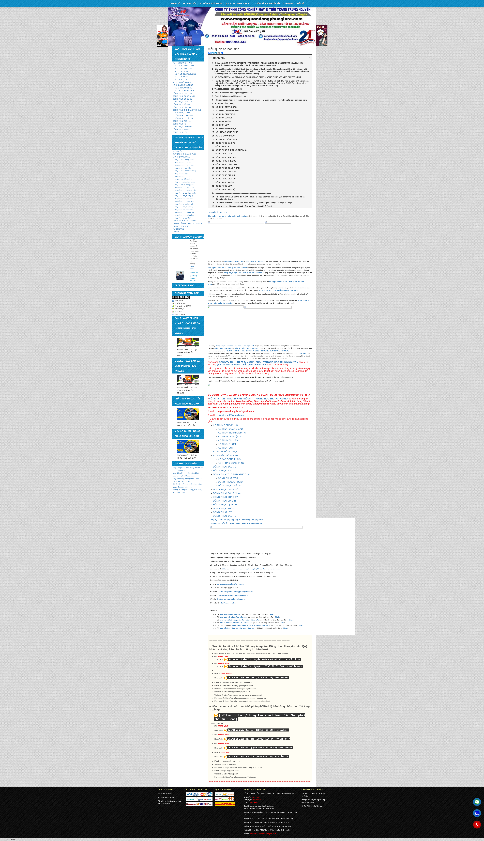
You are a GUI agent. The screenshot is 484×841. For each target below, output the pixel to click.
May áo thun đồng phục (184, 160)
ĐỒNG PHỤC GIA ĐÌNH (182, 127)
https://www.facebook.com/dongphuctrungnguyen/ (245, 698)
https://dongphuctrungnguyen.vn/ (237, 692)
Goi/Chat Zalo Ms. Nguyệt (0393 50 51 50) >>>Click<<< (265, 666)
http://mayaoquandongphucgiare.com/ (236, 591)
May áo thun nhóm (182, 176)
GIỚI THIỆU (177, 151)
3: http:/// (231, 599)
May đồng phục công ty (184, 196)
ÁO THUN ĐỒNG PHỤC (182, 63)
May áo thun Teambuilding (185, 171)
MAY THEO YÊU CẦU (181, 157)
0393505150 (256, 800)
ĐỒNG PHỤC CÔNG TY (182, 102)
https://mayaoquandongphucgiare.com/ (240, 689)
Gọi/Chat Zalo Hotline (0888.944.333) (250, 677)
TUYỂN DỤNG (288, 3)
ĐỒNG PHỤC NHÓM (181, 129)
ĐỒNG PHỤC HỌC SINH (182, 93)
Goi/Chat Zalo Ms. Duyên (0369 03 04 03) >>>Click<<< (265, 659)
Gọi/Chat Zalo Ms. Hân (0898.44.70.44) (251, 739)
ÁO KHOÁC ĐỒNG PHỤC (183, 85)
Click (271, 614)
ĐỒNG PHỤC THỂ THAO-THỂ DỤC (187, 110)
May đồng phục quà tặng (184, 187)
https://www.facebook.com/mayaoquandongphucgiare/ (247, 701)
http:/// (233, 595)
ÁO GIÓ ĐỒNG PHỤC (183, 88)
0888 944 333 (226, 673)
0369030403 (256, 797)
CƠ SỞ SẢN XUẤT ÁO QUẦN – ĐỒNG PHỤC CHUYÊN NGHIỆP (236, 523)
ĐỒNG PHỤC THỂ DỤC (184, 118)
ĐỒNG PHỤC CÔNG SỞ (182, 99)
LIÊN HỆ (176, 232)
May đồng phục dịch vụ (184, 207)
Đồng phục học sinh (217, 268)
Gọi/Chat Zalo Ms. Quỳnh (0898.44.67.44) (252, 747)
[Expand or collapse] (308, 58)
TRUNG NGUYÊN (281, 351)
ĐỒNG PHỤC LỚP (180, 132)
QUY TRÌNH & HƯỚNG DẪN (210, 3)
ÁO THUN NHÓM (181, 77)
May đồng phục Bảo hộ (184, 198)
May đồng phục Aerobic (184, 210)
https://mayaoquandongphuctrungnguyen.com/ (243, 695)
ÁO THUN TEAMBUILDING (185, 74)
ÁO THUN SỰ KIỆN (182, 71)
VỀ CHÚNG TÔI (189, 3)
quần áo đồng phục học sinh (246, 348)
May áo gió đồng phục (183, 179)
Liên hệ (300, 3)
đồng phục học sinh (232, 273)
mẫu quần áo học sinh (217, 212)
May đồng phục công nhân (185, 193)
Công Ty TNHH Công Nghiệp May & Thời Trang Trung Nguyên (236, 520)
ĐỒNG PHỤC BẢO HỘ (182, 107)
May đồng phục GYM (183, 218)
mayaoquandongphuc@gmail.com (230, 584)
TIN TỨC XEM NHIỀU (181, 226)
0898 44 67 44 (223, 743)
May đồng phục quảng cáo (185, 190)
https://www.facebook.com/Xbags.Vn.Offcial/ (243, 767)
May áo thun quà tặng (183, 162)
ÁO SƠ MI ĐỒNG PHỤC (182, 82)
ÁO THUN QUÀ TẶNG (183, 68)
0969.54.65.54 (223, 726)
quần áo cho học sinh (228, 364)
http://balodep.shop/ (228, 603)
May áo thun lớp (181, 174)
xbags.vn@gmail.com (231, 761)
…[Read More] (193, 240)
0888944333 (254, 802)
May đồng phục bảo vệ (184, 204)
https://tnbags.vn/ (231, 774)
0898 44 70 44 (223, 735)
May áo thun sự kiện (183, 168)
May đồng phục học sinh (184, 201)
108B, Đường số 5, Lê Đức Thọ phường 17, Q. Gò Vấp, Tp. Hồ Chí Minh (251, 569)
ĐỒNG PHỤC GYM (182, 113)
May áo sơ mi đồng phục (184, 185)
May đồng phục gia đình (184, 215)
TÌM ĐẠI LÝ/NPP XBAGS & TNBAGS (187, 223)
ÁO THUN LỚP (181, 80)
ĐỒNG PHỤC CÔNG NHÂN (184, 96)
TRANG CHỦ (175, 3)
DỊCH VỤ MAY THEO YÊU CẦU (237, 3)
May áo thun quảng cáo (184, 165)
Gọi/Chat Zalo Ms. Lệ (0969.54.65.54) (250, 730)
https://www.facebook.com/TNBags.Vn (241, 777)
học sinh (302, 353)
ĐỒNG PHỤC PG (179, 124)
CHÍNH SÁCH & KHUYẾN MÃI (267, 3)
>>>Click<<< (281, 677)
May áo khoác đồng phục (185, 182)
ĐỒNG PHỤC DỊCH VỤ (182, 121)
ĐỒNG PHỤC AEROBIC (184, 116)
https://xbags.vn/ (229, 764)
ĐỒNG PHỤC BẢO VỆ (181, 104)
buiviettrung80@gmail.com (230, 415)
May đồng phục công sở (184, 212)
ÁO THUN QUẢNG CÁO (184, 66)
